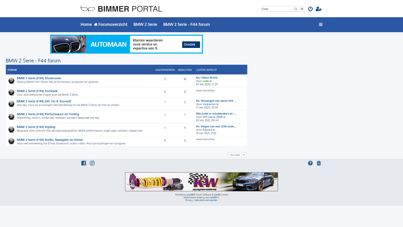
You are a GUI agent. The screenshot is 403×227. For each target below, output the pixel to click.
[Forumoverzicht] (121, 8)
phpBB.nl (215, 197)
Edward (207, 129)
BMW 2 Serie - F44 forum (33, 60)
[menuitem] (310, 9)
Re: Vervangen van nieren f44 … (216, 100)
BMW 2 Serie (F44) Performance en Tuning (48, 114)
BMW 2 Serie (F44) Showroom (39, 78)
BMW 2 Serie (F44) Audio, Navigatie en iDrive (50, 139)
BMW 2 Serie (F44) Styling (36, 127)
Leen (206, 81)
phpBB (190, 194)
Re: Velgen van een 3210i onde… (216, 126)
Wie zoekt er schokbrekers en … (216, 113)
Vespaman (209, 104)
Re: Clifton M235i (206, 77)
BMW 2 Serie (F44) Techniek (37, 91)
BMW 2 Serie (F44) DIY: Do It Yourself (44, 101)
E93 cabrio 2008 (213, 117)
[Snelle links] (320, 24)
